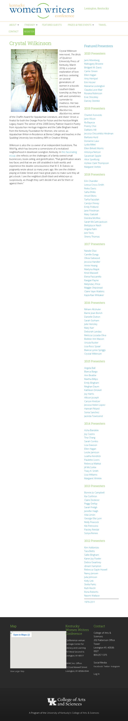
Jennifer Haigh (91, 511)
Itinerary (29, 25)
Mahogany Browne (93, 63)
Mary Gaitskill (91, 214)
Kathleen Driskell (92, 390)
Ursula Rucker (91, 342)
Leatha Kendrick (92, 456)
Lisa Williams (90, 474)
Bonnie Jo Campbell (94, 492)
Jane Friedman (91, 210)
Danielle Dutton (92, 316)
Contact (14, 31)
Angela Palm (90, 229)
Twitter (107, 666)
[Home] (45, 10)
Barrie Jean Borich (93, 313)
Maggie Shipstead (93, 287)
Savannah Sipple (92, 155)
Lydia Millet (90, 144)
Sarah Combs (91, 441)
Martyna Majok (91, 269)
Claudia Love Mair (93, 89)
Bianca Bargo (91, 371)
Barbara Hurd (91, 137)
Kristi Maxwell (91, 272)
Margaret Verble (92, 166)
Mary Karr (89, 327)
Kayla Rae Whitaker (94, 295)
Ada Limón (89, 514)
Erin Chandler (91, 181)
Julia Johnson (90, 577)
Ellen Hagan (90, 74)
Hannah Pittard (91, 408)
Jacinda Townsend (93, 416)
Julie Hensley (90, 324)
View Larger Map (17, 671)
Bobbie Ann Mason (94, 338)
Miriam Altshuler (92, 309)
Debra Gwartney (92, 562)
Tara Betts (89, 551)
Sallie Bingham (91, 554)
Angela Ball (89, 367)
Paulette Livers (92, 459)
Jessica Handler (92, 261)
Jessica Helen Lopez (94, 404)
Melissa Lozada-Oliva (95, 335)
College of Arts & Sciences (85, 712)
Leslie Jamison (91, 452)
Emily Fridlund (91, 206)
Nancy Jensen (91, 573)
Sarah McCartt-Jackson (95, 221)
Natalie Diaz (90, 250)
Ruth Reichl (89, 588)
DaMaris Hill (90, 129)
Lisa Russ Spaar (92, 346)
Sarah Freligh (90, 507)
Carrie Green (91, 71)
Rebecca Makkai (92, 463)
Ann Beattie (90, 375)
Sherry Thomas (92, 236)
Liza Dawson (90, 445)
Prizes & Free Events (79, 25)
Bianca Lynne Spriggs (95, 350)
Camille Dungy (91, 254)
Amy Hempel (91, 78)
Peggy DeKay (90, 503)
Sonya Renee (91, 533)
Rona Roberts (91, 591)
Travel (102, 25)
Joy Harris (89, 393)
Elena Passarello (92, 276)
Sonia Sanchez (91, 412)
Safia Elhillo (90, 192)
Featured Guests (52, 25)
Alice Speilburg (91, 159)
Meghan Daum (91, 386)
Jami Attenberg (91, 60)
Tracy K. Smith (91, 470)
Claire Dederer (91, 500)
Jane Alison (90, 118)
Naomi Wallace (92, 595)
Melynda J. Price (92, 284)
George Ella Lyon (93, 518)
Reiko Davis (90, 188)
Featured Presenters (98, 46)
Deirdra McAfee (92, 218)
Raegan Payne (91, 280)
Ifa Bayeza (89, 122)
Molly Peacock (91, 522)
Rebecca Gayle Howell (95, 569)
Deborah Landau (92, 331)
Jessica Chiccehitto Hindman (98, 133)
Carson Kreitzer (92, 401)
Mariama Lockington (94, 86)
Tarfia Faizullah (91, 199)
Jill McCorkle (90, 467)
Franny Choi (90, 126)
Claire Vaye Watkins (94, 291)
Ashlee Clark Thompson (96, 163)
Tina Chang (89, 437)
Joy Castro (89, 434)
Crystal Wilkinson (93, 353)
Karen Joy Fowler (92, 558)
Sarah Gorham (91, 320)
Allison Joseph (91, 397)
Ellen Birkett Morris (94, 148)
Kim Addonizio (91, 547)
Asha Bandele (91, 430)
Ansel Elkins (90, 195)
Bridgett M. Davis (93, 67)
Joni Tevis (89, 232)
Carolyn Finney (91, 203)
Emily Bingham (91, 382)
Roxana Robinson (93, 93)
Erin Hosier (90, 82)
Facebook (98, 666)
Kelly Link (89, 580)
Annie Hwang (90, 265)
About (13, 25)
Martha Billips (91, 379)
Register (29, 31)
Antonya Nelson (92, 152)
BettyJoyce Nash (92, 225)
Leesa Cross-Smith (94, 184)
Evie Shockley (91, 97)
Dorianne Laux (91, 140)
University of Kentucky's (59, 712)
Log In (97, 673)
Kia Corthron (90, 496)
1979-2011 (89, 601)
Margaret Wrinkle (93, 478)
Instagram (115, 666)
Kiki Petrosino (91, 525)
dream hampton (92, 566)
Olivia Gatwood (92, 258)
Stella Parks (90, 584)
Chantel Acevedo (93, 114)
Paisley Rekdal (91, 529)
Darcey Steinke (92, 100)
